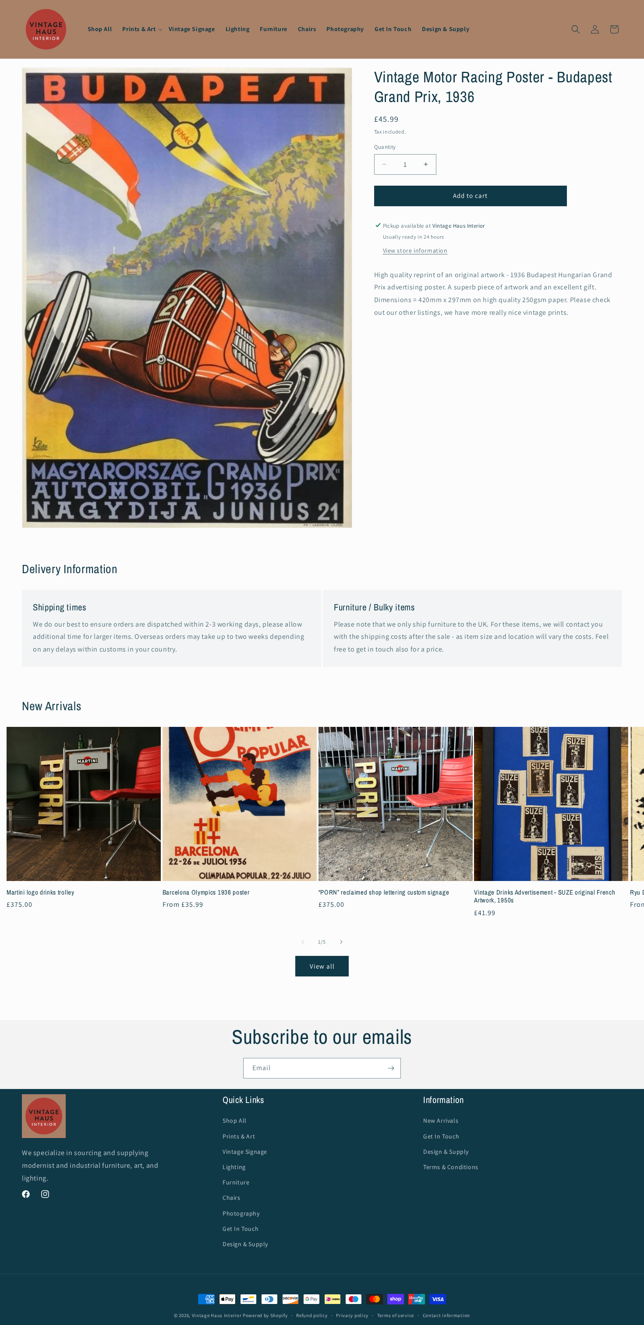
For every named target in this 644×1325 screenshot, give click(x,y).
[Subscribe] (390, 1068)
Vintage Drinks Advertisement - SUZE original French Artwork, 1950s (544, 896)
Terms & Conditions (450, 1167)
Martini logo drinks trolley (40, 892)
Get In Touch (240, 1228)
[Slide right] (341, 941)
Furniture (236, 1182)
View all (322, 966)
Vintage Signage (245, 1152)
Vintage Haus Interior (217, 1315)
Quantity (385, 147)
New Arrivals (440, 1120)
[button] (140, 29)
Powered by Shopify (265, 1315)
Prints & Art (239, 1136)
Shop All (235, 1120)
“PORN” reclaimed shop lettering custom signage (383, 892)
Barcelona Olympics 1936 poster (206, 892)
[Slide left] (302, 941)
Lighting (234, 1167)
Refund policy (311, 1315)
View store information (415, 250)
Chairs (232, 1198)
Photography (241, 1213)
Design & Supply (245, 1244)
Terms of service (395, 1315)
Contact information (446, 1315)
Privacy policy (352, 1315)
